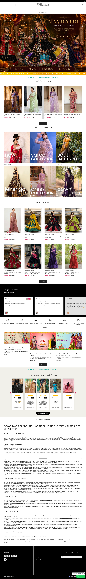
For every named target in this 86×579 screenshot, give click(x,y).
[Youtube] (5, 559)
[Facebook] (8, 556)
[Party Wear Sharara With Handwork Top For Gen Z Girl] (12, 220)
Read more (6, 354)
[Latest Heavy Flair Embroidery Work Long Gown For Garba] (73, 256)
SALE (71, 9)
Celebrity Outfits (62, 9)
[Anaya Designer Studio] (43, 4)
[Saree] (43, 147)
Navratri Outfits (43, 12)
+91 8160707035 (6, 552)
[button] (82, 4)
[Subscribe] (81, 557)
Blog (23, 557)
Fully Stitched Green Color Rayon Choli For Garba (73, 237)
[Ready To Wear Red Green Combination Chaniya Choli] (12, 256)
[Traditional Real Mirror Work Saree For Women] (73, 99)
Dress (47, 9)
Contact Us (25, 553)
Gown (39, 9)
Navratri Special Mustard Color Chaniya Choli (33, 237)
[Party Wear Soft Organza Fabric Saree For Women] (53, 99)
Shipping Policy (38, 559)
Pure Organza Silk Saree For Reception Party (32, 115)
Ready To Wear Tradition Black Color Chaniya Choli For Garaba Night (32, 273)
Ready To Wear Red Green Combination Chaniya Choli (12, 273)
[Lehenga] (17, 181)
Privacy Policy (37, 553)
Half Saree (16, 9)
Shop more (43, 123)
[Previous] (11, 1)
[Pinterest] (5, 556)
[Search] (2, 5)
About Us (24, 555)
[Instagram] (12, 556)
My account (50, 553)
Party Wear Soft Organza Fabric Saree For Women (53, 115)
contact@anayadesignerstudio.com (10, 553)
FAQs (36, 565)
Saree (24, 9)
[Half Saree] (69, 147)
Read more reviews (43, 413)
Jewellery (77, 9)
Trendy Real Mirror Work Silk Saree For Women (12, 115)
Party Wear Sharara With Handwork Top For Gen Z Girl (12, 237)
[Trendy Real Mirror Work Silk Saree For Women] (13, 99)
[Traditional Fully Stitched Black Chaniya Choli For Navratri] (53, 220)
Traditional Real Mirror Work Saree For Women (72, 115)
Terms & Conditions (38, 555)
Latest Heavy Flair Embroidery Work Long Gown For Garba (72, 273)
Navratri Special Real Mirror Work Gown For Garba (53, 273)
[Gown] (69, 181)
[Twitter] (15, 556)
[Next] (74, 1)
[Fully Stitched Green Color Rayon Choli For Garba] (73, 220)
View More (43, 364)
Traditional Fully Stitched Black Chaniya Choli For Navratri (53, 237)
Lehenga (32, 9)
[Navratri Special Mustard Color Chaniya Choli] (33, 220)
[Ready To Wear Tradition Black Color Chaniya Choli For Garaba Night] (33, 256)
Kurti (54, 9)
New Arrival (8, 9)
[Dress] (43, 181)
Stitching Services (38, 557)
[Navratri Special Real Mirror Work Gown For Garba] (53, 256)
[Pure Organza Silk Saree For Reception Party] (33, 99)
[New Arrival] (17, 147)
